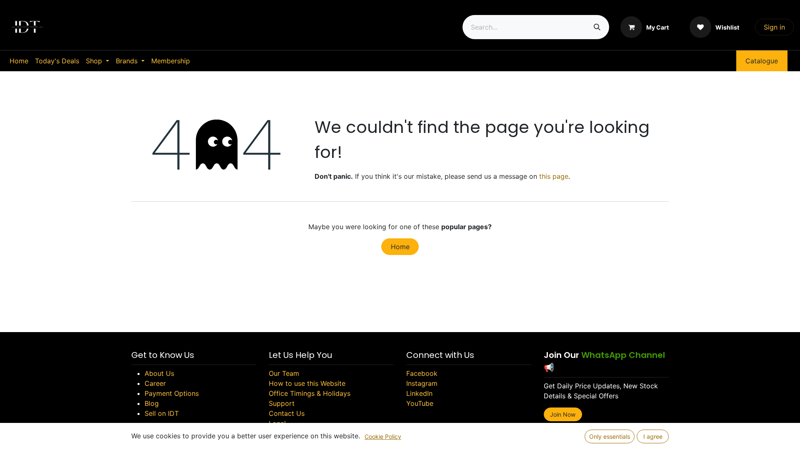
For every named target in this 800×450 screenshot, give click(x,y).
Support (282, 403)
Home (400, 246)
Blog (152, 403)
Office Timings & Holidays (309, 393)
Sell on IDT (162, 413)
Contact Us (287, 413)
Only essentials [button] (609, 436)
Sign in (774, 27)
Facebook (422, 373)
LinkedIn (419, 393)
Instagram (422, 383)
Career (155, 383)
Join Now (562, 414)
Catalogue (761, 61)
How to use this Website (307, 383)
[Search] (597, 27)
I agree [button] (652, 436)
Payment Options (172, 393)
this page (553, 176)
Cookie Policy (383, 436)
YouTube (419, 403)
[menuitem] (19, 60)
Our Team (284, 373)
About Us (159, 373)
